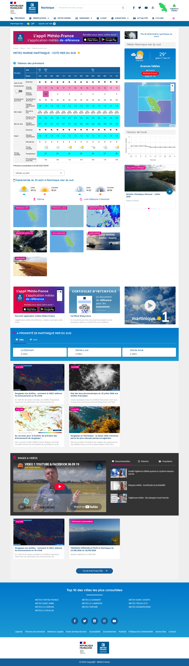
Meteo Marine (64, 18)
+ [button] (172, 85)
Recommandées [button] (122, 461)
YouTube (114, 620)
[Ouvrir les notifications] (153, 8)
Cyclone (159, 18)
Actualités (142, 18)
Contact (172, 632)
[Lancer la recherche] (123, 7)
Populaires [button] (167, 461)
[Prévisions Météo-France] (32, 8)
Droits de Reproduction (76, 632)
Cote (28, 48)
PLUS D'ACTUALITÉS (93, 571)
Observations (39, 18)
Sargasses (84, 18)
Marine (22, 48)
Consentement (109, 632)
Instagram (104, 620)
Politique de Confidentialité (141, 632)
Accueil (15, 48)
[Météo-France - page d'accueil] (103, 648)
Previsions (20, 18)
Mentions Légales (55, 632)
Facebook (134, 7)
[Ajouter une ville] (54, 24)
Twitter (139, 7)
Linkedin (94, 620)
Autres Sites (160, 632)
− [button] (172, 89)
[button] (173, 18)
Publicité (122, 632)
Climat (103, 18)
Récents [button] (145, 461)
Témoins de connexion (35, 632)
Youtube (146, 7)
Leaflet (172, 125)
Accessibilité (94, 632)
